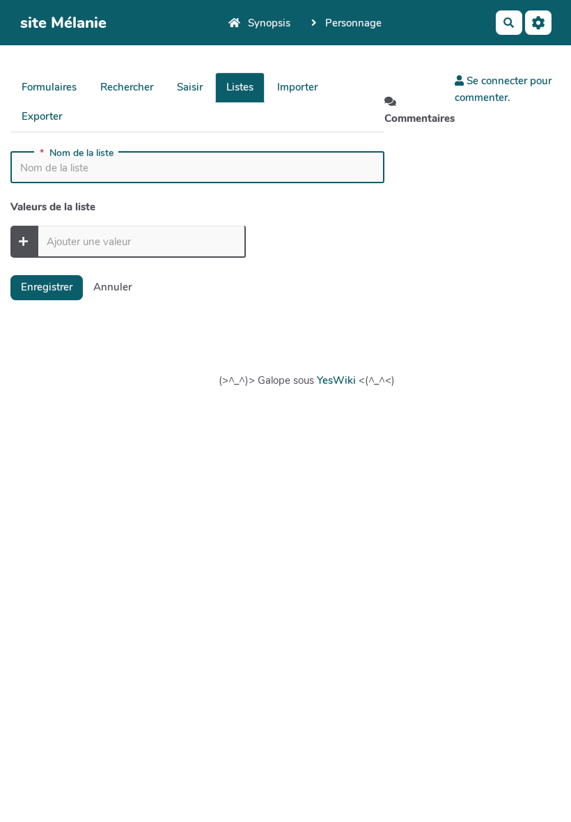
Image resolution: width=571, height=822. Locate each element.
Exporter (42, 116)
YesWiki (336, 380)
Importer (297, 87)
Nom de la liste (77, 153)
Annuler (112, 287)
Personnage (352, 23)
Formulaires (49, 87)
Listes (239, 87)
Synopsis (267, 23)
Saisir (190, 87)
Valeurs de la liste (52, 207)
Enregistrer (46, 287)
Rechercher (126, 87)
